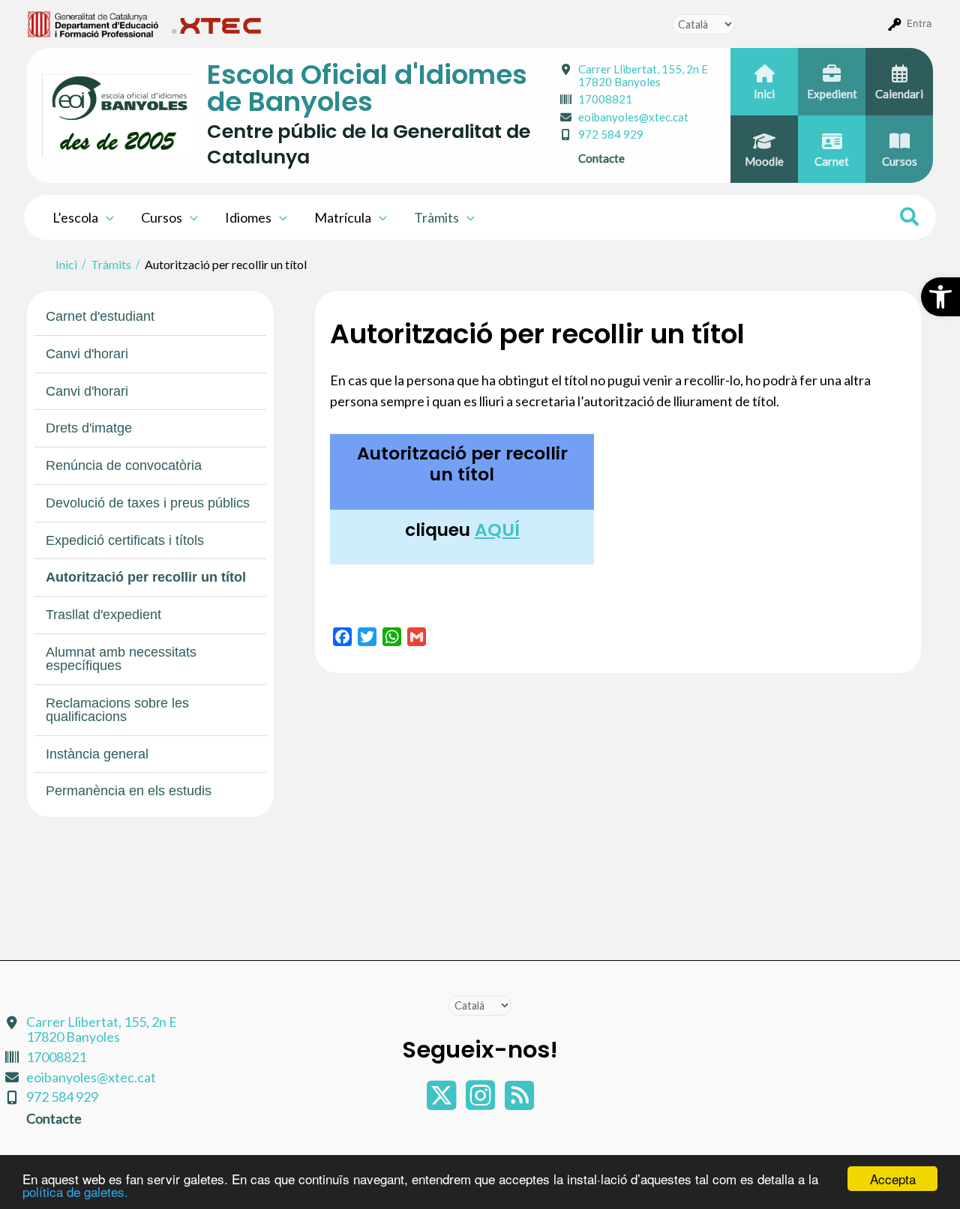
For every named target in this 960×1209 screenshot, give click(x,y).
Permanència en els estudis (129, 790)
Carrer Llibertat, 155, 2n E (643, 75)
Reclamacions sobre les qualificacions (117, 710)
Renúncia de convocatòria (124, 465)
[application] (106, 217)
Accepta (893, 1178)
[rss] (519, 1103)
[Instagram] (481, 1103)
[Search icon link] (910, 219)
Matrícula (342, 217)
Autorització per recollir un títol (146, 577)
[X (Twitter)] (442, 1103)
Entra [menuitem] (919, 23)
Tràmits (436, 217)
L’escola (75, 217)
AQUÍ (497, 529)
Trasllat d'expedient (103, 614)
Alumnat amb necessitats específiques (121, 659)
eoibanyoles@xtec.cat (633, 117)
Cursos (161, 217)
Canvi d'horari (87, 353)
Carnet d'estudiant (100, 316)
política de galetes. (75, 1191)
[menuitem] (93, 23)
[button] (940, 296)
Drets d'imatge (89, 427)
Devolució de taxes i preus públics (148, 502)
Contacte (601, 158)
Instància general (97, 754)
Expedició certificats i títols (125, 540)
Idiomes (248, 217)
